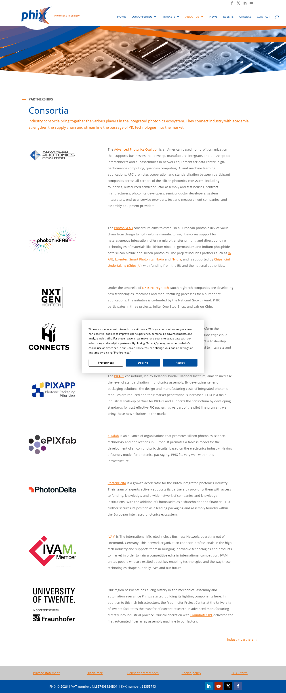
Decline (143, 363)
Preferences (106, 363)
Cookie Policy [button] (135, 348)
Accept (180, 363)
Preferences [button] (121, 352)
